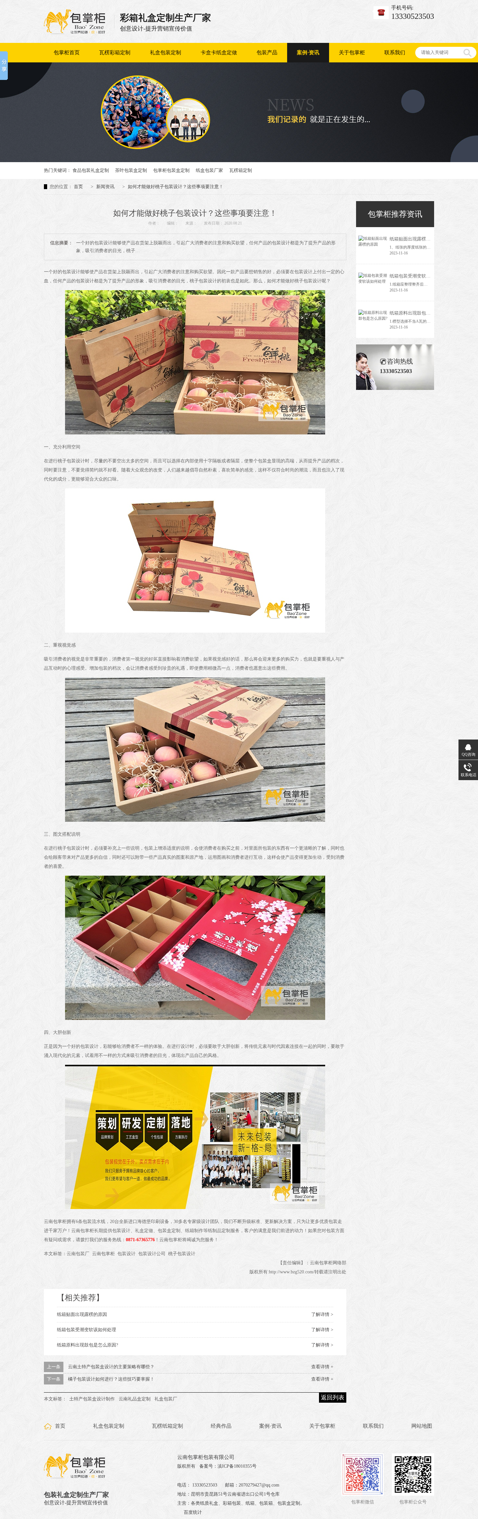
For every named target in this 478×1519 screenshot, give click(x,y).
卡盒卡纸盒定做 (219, 52)
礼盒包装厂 (165, 1399)
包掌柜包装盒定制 (171, 170)
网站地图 (421, 1426)
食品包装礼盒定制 (91, 170)
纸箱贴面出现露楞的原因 (82, 1314)
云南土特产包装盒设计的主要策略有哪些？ (111, 1366)
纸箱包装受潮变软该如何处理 (86, 1329)
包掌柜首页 (67, 52)
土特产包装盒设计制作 (92, 1399)
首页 (78, 186)
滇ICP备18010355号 (237, 1466)
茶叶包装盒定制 (131, 170)
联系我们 (394, 52)
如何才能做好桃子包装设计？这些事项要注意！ (175, 186)
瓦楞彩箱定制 (114, 52)
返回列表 (332, 1397)
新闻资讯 (105, 186)
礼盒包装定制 (165, 52)
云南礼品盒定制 (135, 1399)
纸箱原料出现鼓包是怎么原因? (87, 1345)
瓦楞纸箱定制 (167, 1426)
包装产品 (267, 52)
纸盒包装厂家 (209, 170)
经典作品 (221, 1426)
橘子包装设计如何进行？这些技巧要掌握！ (111, 1379)
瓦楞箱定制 (240, 170)
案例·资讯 (308, 52)
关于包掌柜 (352, 52)
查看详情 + (322, 1366)
